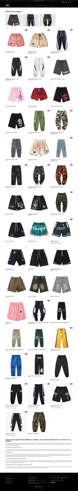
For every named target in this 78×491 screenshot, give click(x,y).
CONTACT (51, 5)
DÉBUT (26, 5)
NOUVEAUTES (31, 5)
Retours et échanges (8, 481)
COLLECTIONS (36, 5)
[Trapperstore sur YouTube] (53, 482)
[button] (30, 52)
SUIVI (48, 5)
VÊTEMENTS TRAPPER (42, 5)
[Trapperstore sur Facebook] (52, 482)
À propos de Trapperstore (9, 482)
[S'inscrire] (61, 480)
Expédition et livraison (8, 477)
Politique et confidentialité (9, 478)
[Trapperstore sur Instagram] (50, 482)
